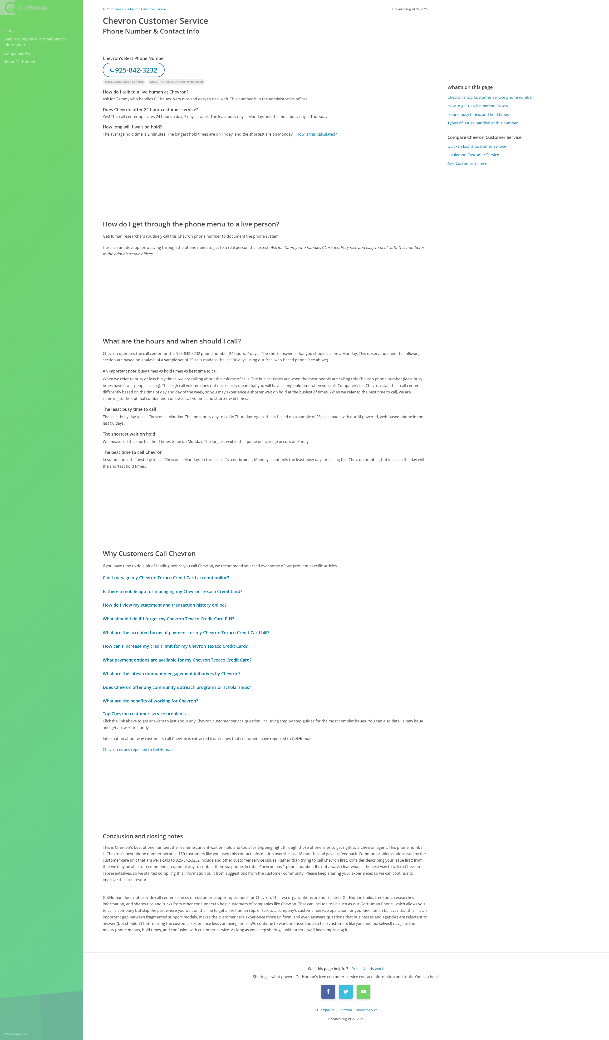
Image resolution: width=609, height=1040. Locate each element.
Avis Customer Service (467, 163)
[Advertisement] (245, 178)
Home (9, 30)
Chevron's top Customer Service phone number (490, 97)
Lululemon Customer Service (473, 154)
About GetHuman (19, 61)
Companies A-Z (17, 53)
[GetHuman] (23, 7)
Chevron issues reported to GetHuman (138, 749)
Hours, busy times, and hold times (478, 114)
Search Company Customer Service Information (35, 41)
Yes (355, 968)
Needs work (373, 968)
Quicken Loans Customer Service (476, 146)
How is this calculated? (316, 134)
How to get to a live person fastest (478, 105)
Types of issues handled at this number (482, 123)
